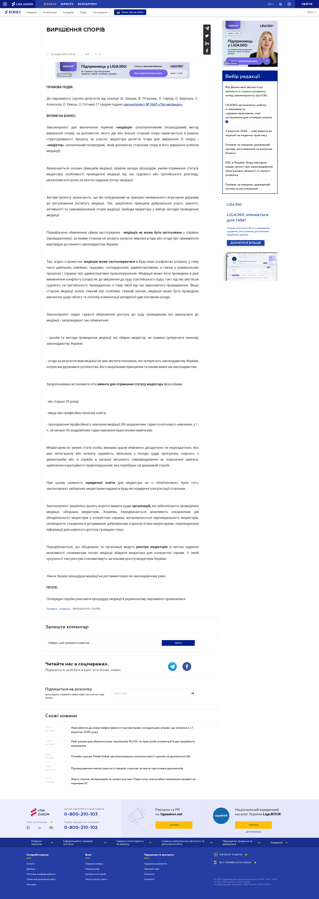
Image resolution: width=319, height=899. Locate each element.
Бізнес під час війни (132, 12)
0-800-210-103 (81, 814)
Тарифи (174, 825)
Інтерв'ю (68, 12)
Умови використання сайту (41, 879)
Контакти (149, 879)
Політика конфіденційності (41, 874)
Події (83, 12)
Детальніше (253, 832)
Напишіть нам (151, 869)
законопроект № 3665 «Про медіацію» (152, 104)
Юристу (67, 4)
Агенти (30, 863)
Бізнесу (50, 4)
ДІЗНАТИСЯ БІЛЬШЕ (246, 242)
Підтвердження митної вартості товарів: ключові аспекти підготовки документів (127, 768)
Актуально (100, 12)
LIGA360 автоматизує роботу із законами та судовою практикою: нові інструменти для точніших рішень (248, 113)
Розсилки (149, 874)
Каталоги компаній (95, 874)
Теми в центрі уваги (96, 879)
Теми (310, 12)
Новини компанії (94, 863)
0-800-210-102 (81, 827)
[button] (5, 4)
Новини (32, 12)
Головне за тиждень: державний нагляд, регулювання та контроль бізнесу (248, 148)
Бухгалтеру (87, 4)
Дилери (31, 869)
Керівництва (92, 869)
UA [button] (270, 4)
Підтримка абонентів (155, 863)
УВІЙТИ (178, 643)
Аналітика (49, 12)
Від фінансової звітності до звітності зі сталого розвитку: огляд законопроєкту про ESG (246, 91)
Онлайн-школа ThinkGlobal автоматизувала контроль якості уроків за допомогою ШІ (130, 756)
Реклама (31, 884)
